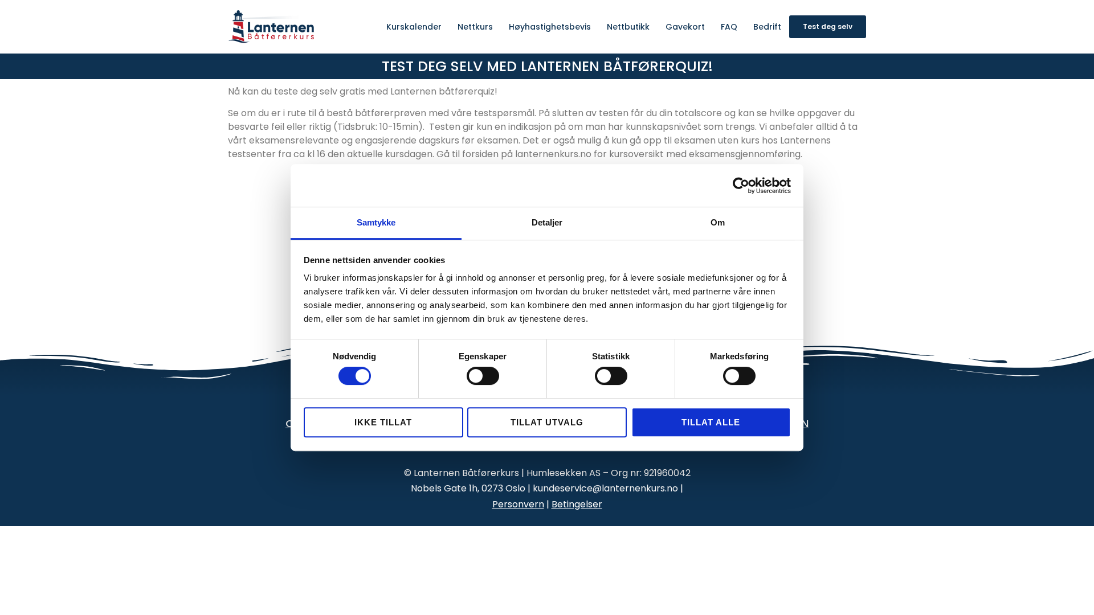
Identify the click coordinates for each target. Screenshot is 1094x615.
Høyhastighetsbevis (550, 26)
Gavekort (685, 26)
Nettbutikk (628, 26)
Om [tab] (718, 222)
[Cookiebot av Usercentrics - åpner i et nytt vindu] (741, 185)
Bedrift (767, 26)
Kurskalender (414, 26)
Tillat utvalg (547, 422)
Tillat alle (710, 422)
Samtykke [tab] (376, 222)
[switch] (483, 376)
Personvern (518, 504)
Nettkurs (475, 26)
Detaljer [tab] (547, 222)
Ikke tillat (383, 422)
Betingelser (577, 504)
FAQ (729, 26)
